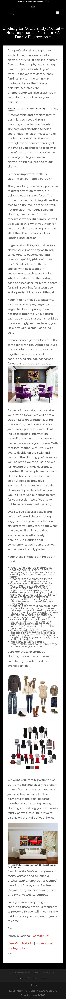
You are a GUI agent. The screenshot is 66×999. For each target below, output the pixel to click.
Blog (34, 978)
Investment (46, 973)
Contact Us (42, 978)
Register (21, 978)
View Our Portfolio (20, 943)
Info (54, 973)
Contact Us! (41, 936)
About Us (37, 973)
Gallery (28, 978)
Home (11, 973)
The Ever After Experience (23, 973)
